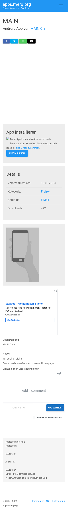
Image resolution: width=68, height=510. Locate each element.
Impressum (38, 501)
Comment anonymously (49, 417)
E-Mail (45, 200)
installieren (17, 153)
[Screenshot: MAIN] (22, 254)
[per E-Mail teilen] (31, 41)
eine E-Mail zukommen (27, 147)
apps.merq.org (17, 5)
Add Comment (55, 407)
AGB (48, 501)
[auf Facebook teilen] (6, 41)
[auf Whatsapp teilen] (23, 41)
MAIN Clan (39, 28)
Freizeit (45, 191)
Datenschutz (58, 501)
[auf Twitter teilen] (14, 41)
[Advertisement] (34, 82)
